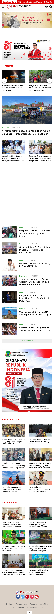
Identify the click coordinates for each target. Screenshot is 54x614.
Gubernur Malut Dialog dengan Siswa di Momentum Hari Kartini (34, 329)
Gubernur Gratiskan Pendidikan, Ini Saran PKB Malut (34, 264)
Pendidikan (6, 127)
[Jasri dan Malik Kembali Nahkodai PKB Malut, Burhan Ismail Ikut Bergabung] (40, 561)
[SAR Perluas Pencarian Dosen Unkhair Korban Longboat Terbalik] (13, 478)
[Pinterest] (27, 597)
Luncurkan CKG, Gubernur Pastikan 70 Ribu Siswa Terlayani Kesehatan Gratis (13, 158)
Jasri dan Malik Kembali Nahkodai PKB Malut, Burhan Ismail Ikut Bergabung (38, 572)
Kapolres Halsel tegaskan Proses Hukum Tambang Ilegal (39, 441)
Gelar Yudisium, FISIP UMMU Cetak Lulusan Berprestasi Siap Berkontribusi (35, 250)
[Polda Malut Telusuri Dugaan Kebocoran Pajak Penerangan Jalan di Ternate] (40, 478)
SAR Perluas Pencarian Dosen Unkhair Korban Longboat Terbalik (11, 489)
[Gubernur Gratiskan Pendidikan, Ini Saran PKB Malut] (9, 265)
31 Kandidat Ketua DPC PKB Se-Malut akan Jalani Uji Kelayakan (13, 548)
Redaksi (9, 604)
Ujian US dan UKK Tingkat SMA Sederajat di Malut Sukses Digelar (35, 313)
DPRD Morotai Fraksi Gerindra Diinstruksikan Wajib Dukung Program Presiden (12, 524)
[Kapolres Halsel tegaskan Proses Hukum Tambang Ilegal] (40, 430)
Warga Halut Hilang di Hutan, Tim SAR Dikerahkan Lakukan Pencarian (40, 87)
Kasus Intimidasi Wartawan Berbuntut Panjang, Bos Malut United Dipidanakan (40, 465)
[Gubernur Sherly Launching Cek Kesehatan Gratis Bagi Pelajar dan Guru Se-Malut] (40, 147)
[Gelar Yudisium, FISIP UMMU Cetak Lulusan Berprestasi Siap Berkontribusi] (9, 248)
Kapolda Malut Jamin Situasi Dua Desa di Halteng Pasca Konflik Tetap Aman (13, 465)
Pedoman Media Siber (39, 604)
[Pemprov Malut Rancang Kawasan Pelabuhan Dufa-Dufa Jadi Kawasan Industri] (13, 561)
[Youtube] (37, 597)
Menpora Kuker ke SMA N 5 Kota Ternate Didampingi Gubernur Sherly (34, 233)
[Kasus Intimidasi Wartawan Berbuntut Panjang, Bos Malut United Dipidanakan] (40, 454)
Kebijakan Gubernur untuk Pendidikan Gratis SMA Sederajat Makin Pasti (35, 298)
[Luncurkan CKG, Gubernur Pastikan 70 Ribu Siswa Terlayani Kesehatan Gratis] (13, 147)
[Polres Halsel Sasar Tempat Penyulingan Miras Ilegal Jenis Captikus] (13, 430)
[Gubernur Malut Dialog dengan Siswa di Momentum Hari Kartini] (9, 329)
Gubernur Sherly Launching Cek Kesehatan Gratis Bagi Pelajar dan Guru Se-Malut (40, 158)
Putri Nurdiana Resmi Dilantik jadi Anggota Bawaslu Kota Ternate (38, 524)
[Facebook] (18, 597)
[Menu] (3, 7)
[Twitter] (23, 597)
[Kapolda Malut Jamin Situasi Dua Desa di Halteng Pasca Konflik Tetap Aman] (13, 454)
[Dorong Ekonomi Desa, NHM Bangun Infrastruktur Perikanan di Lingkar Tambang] (40, 537)
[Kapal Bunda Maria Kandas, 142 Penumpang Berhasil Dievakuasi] (13, 76)
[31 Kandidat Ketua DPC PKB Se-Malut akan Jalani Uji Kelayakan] (13, 537)
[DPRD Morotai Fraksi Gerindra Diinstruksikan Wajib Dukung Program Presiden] (13, 513)
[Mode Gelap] (46, 7)
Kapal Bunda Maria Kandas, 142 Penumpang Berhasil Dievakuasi (13, 87)
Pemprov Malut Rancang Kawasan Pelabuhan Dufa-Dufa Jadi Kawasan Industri (13, 572)
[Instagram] (32, 597)
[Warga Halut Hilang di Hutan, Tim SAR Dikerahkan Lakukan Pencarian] (40, 76)
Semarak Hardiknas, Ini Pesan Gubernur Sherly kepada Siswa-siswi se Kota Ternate (34, 282)
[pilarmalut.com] (19, 7)
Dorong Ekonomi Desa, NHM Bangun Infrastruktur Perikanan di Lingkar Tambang (40, 548)
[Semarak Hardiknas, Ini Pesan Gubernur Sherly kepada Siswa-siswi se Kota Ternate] (9, 281)
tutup (29, 612)
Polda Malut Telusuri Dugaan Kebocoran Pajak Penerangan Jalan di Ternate (39, 489)
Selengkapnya (27, 341)
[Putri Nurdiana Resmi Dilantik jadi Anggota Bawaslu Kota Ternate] (40, 513)
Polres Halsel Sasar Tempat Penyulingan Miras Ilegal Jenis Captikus (13, 441)
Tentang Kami (21, 604)
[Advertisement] (27, 195)
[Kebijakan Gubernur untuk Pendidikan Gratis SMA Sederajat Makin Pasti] (9, 297)
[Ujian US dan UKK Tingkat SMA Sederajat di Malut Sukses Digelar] (9, 313)
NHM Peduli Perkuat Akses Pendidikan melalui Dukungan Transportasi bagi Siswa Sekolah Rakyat (26, 133)
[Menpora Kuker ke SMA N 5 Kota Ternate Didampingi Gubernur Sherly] (9, 232)
